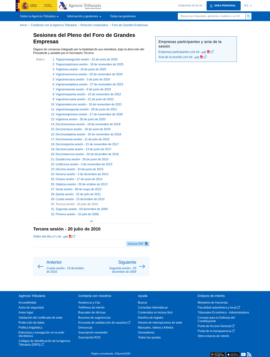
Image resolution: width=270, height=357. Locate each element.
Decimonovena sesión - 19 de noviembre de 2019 (88, 124)
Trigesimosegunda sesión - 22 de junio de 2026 (87, 59)
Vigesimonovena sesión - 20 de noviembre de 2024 (89, 74)
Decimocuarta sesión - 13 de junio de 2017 (83, 149)
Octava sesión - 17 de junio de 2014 (79, 179)
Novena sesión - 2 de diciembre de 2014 (82, 174)
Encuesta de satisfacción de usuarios (102, 322)
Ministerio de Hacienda (213, 302)
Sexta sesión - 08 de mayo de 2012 (79, 189)
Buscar (142, 302)
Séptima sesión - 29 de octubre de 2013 (81, 184)
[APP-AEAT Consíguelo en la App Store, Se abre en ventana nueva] (233, 354)
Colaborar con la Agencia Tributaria (54, 25)
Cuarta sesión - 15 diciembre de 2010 (80, 199)
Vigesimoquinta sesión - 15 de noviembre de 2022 (88, 94)
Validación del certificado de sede (40, 317)
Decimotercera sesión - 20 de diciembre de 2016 (87, 154)
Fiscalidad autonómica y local (217, 307)
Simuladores (146, 332)
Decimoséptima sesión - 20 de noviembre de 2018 (88, 134)
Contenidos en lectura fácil (155, 312)
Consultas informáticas (153, 307)
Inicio (23, 25)
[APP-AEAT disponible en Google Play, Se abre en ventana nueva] (217, 354)
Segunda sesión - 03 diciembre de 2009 (82, 209)
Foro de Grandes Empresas (130, 25)
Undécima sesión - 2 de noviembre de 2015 (84, 164)
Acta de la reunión (179, 57)
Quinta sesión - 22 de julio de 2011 (78, 194)
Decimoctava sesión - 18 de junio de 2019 (83, 129)
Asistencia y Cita (89, 302)
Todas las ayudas (149, 337)
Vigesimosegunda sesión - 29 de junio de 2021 (86, 109)
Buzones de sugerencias (94, 317)
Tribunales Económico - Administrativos (223, 312)
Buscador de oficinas (92, 312)
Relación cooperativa (94, 25)
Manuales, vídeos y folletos (155, 327)
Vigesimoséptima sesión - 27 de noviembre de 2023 (89, 84)
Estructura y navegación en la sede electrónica (41, 334)
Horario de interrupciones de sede (160, 322)
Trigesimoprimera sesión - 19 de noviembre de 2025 (89, 64)
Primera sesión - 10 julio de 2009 (77, 214)
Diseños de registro (150, 317)
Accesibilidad (27, 302)
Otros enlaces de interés (213, 336)
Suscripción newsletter (93, 332)
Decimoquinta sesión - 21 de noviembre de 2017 (87, 144)
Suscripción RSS (89, 337)
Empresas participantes (182, 51)
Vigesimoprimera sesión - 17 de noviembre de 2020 (89, 114)
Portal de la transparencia (214, 331)
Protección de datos (31, 322)
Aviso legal (26, 312)
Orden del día (50, 236)
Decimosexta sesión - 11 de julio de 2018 (82, 139)
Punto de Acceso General (214, 326)
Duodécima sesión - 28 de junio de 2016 (82, 159)
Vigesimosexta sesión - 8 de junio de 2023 (83, 89)
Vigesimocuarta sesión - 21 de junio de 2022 (85, 99)
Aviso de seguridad (31, 307)
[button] (248, 5)
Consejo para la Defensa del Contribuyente (216, 319)
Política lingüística (30, 327)
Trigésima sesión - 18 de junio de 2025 (81, 69)
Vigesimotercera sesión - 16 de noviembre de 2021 (89, 104)
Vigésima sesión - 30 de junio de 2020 (81, 119)
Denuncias (85, 327)
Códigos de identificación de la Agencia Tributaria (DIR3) (44, 342)
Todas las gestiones (123, 16)
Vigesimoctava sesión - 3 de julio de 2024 (83, 79)
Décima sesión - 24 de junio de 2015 (79, 169)
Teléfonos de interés (91, 307)
